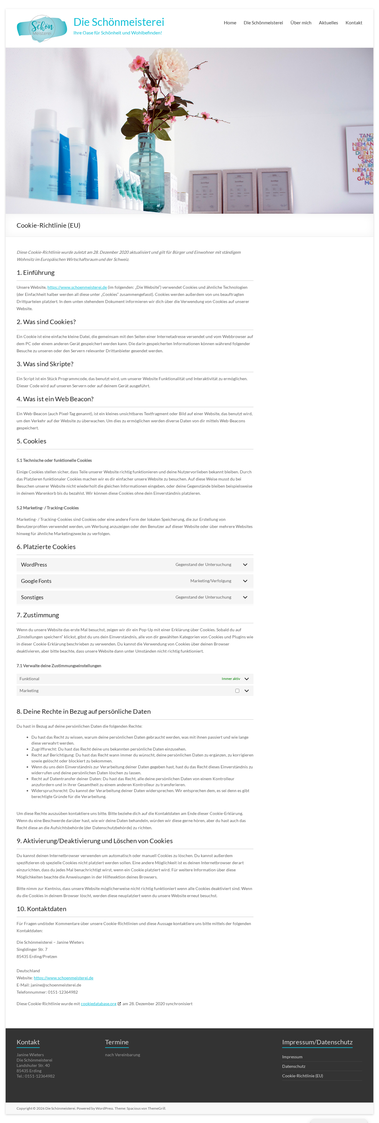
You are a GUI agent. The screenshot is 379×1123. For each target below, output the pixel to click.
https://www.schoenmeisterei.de (77, 287)
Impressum (292, 1056)
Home (230, 22)
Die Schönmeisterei (118, 21)
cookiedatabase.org (98, 1003)
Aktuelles (328, 22)
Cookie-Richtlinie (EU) (302, 1075)
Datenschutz (293, 1066)
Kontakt (354, 22)
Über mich (300, 22)
